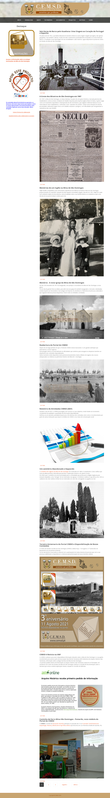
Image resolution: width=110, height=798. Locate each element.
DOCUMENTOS (60, 20)
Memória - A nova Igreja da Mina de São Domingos (62, 283)
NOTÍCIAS (82, 20)
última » (76, 784)
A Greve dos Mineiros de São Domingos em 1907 (60, 96)
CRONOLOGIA (29, 20)
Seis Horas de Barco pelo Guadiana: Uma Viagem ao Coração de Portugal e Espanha (72, 32)
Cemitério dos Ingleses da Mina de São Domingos (55, 471)
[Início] (55, 9)
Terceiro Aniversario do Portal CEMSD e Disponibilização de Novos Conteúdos (69, 545)
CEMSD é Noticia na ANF (50, 654)
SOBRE (91, 20)
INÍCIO (19, 20)
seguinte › (64, 784)
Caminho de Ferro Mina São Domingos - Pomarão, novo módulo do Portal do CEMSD (69, 720)
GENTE (39, 20)
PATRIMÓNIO (48, 20)
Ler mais (42, 93)
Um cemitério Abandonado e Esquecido (57, 469)
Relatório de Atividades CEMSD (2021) (56, 409)
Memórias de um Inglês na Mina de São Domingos (62, 188)
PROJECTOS (72, 20)
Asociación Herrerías (58, 723)
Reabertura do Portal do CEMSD (54, 345)
